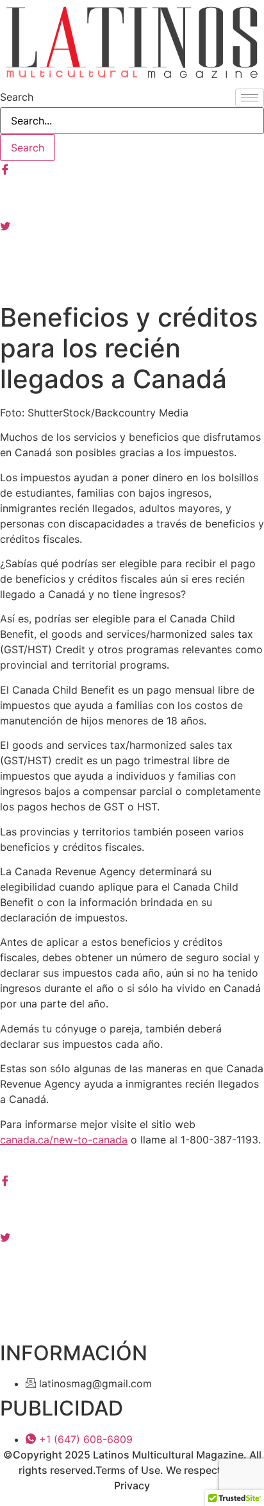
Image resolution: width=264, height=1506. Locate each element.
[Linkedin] (132, 1264)
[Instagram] (132, 197)
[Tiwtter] (132, 225)
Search (16, 97)
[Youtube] (132, 253)
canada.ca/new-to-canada (64, 1139)
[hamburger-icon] (249, 98)
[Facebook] (132, 168)
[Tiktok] (132, 281)
